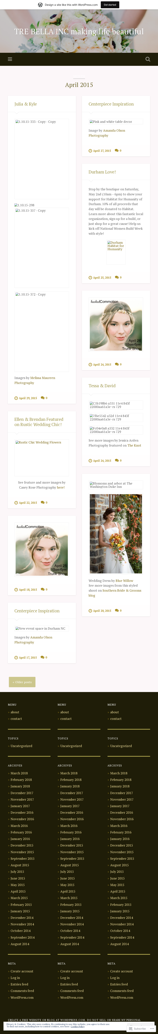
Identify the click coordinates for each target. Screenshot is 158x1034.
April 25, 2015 (102, 277)
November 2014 (22, 924)
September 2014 (22, 937)
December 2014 (22, 917)
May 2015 (18, 885)
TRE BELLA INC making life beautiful (79, 31)
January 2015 (20, 911)
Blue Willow (124, 580)
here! (61, 487)
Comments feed (22, 991)
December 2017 (22, 793)
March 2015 (19, 898)
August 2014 (20, 944)
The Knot (134, 445)
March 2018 (19, 773)
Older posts (23, 682)
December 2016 (22, 812)
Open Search (147, 59)
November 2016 (22, 819)
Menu (10, 59)
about (15, 712)
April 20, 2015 (102, 611)
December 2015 (22, 845)
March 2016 (19, 825)
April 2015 (18, 891)
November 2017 (22, 799)
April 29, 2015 (28, 398)
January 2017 (20, 806)
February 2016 (21, 832)
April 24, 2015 (102, 364)
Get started (110, 4)
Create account (22, 971)
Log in (15, 977)
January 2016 (20, 839)
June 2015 (18, 878)
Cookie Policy (78, 1026)
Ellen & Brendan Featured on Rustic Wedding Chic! (38, 421)
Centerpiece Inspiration (111, 104)
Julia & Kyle (25, 104)
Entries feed (19, 984)
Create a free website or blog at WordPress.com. (47, 1020)
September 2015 (22, 858)
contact (16, 718)
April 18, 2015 (28, 589)
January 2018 (20, 786)
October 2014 (20, 930)
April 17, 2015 (28, 657)
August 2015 (20, 865)
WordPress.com (22, 997)
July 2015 (17, 871)
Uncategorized (21, 746)
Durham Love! (102, 172)
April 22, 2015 (28, 503)
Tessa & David (102, 385)
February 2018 (21, 779)
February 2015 (21, 904)
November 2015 (22, 852)
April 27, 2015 (102, 151)
